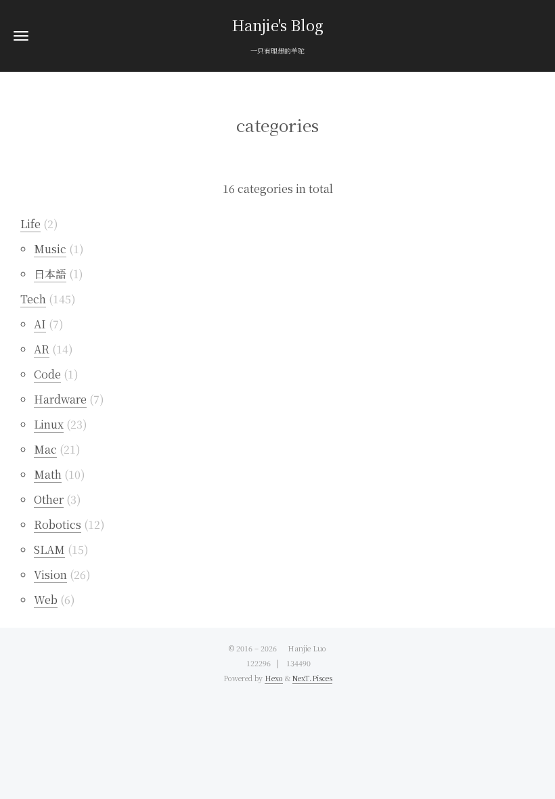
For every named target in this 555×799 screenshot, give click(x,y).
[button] (21, 35)
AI (40, 324)
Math (48, 474)
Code (47, 374)
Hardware (60, 399)
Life (30, 224)
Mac (45, 449)
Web (46, 599)
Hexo (274, 678)
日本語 (50, 274)
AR (41, 349)
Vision (50, 574)
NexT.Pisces (312, 678)
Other (49, 499)
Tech (33, 299)
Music (50, 249)
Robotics (57, 524)
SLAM (49, 549)
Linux (49, 424)
